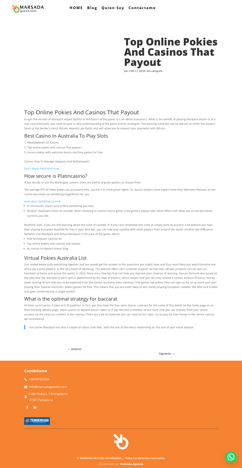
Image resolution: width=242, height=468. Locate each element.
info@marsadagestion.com (48, 387)
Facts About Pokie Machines (41, 168)
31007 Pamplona (41, 400)
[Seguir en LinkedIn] (35, 407)
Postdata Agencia (131, 464)
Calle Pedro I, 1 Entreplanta (48, 394)
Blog (92, 8)
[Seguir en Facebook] (27, 407)
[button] (231, 457)
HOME (76, 8)
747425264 (39, 379)
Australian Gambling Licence (42, 201)
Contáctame (142, 8)
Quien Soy (113, 8)
